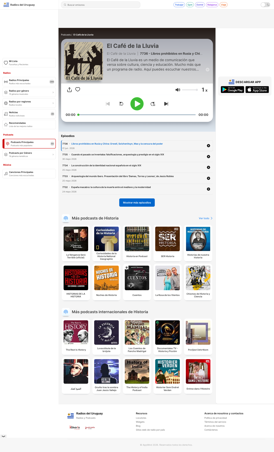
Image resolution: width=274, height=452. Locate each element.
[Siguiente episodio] (165, 103)
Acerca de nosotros (214, 425)
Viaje (223, 4)
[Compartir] (69, 89)
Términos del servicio (215, 421)
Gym (190, 4)
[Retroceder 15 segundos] (121, 103)
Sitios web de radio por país (150, 429)
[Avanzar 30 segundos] (152, 103)
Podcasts (66, 34)
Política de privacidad (215, 417)
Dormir (199, 4)
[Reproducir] (137, 103)
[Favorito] (77, 89)
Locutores (141, 417)
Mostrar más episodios (137, 202)
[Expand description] (207, 69)
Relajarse (212, 4)
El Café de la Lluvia (83, 34)
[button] (178, 89)
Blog (138, 425)
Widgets (140, 421)
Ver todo (204, 218)
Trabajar (179, 4)
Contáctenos (211, 429)
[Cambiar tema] (265, 4)
